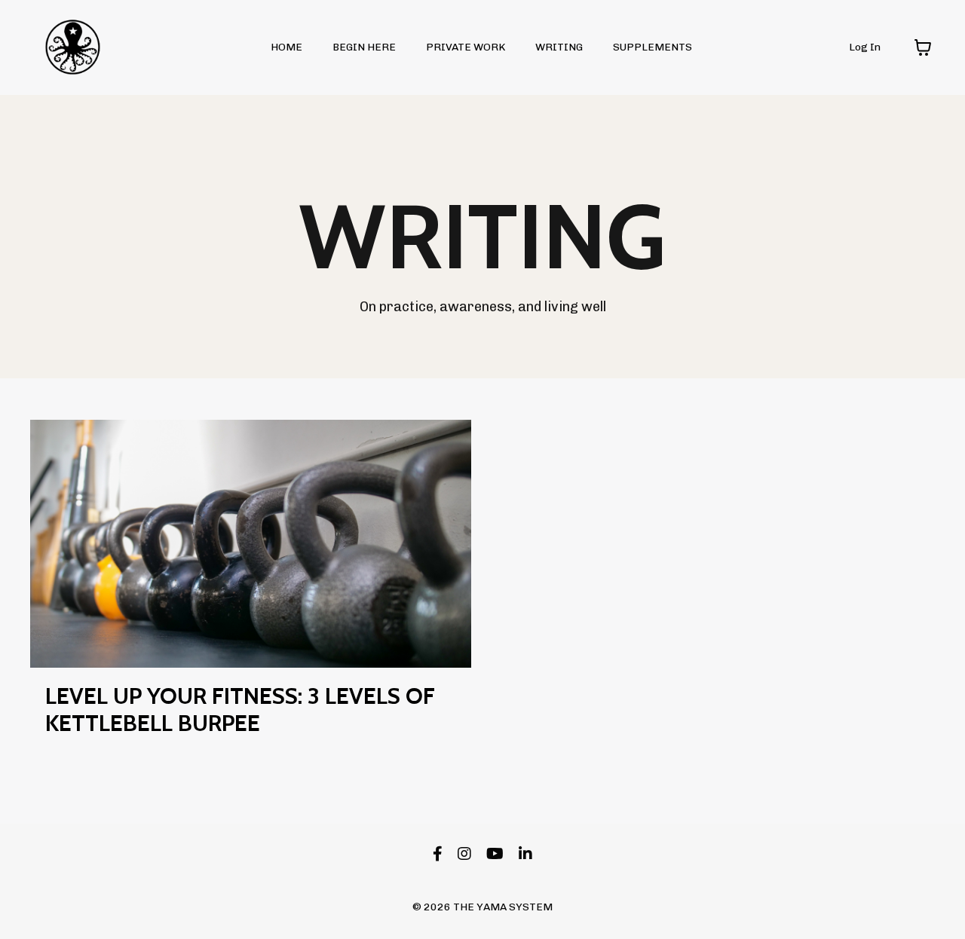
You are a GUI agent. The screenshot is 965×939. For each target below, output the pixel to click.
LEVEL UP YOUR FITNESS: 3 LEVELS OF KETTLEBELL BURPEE (240, 710)
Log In (865, 47)
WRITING (559, 47)
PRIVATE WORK (465, 47)
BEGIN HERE (364, 47)
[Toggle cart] (923, 47)
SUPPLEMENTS (652, 47)
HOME (286, 47)
